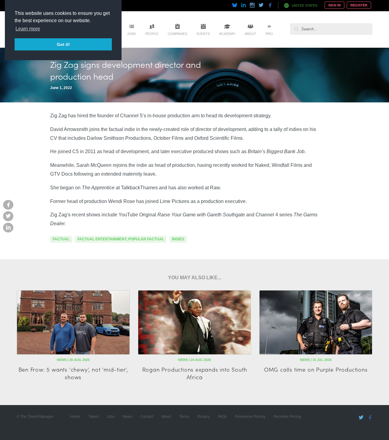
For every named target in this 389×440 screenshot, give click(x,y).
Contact (146, 416)
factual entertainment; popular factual (120, 239)
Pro (269, 34)
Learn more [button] (27, 28)
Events (203, 34)
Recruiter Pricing (287, 416)
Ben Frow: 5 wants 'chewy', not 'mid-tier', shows (73, 373)
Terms (184, 416)
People (151, 34)
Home (75, 416)
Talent (93, 416)
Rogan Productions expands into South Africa (194, 373)
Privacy (204, 416)
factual (61, 239)
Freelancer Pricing (250, 416)
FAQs (222, 416)
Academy (227, 34)
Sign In (334, 5)
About (250, 34)
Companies (177, 34)
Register (358, 5)
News (127, 416)
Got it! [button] (63, 44)
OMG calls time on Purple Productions (316, 369)
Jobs (131, 34)
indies (178, 239)
